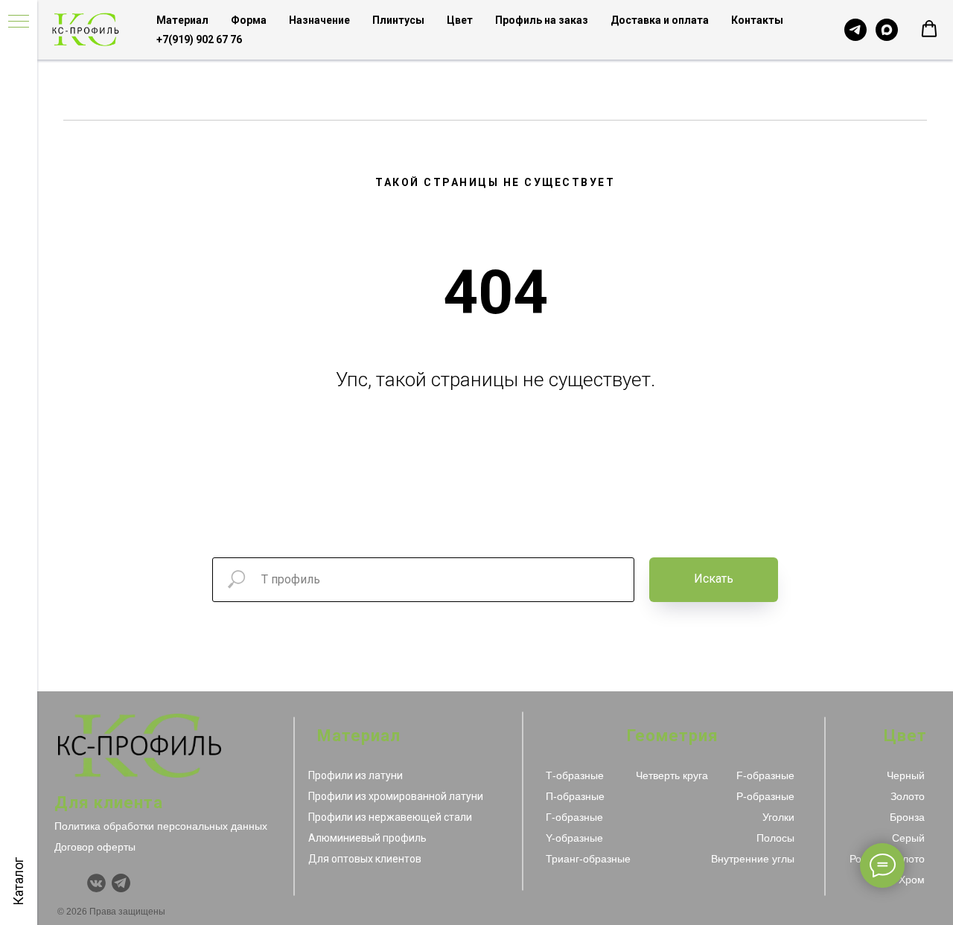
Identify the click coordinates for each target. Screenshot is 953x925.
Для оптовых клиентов (364, 859)
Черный (906, 775)
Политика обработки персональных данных (160, 826)
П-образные (575, 796)
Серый (908, 838)
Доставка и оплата (660, 20)
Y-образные (574, 838)
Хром (912, 880)
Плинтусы (398, 20)
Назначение (319, 20)
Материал (182, 20)
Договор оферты (95, 847)
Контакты (757, 20)
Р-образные (765, 796)
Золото (907, 796)
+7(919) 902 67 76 (199, 39)
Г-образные (574, 817)
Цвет (460, 20)
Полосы (775, 838)
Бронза (907, 817)
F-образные (765, 775)
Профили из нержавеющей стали (390, 817)
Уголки (778, 817)
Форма (249, 20)
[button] (929, 29)
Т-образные (575, 775)
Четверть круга (672, 775)
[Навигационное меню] (18, 22)
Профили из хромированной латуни (395, 796)
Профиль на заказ (541, 20)
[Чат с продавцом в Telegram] (855, 30)
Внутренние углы (752, 859)
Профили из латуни (355, 775)
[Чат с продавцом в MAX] (887, 30)
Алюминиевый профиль (367, 838)
